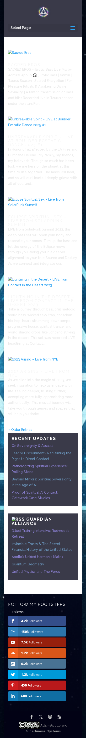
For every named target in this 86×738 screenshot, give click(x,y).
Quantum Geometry (28, 564)
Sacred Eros (24, 64)
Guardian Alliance (32, 521)
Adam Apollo (50, 725)
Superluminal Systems (43, 731)
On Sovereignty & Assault (32, 446)
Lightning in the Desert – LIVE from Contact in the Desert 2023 (41, 301)
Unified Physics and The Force (36, 572)
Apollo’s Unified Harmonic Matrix (37, 557)
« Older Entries (20, 430)
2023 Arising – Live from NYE (39, 373)
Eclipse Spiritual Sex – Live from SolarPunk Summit (37, 221)
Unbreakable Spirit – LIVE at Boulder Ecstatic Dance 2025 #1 (41, 141)
